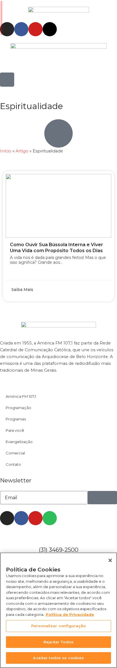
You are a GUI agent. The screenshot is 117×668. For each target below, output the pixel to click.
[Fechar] (110, 560)
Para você (15, 430)
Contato (13, 464)
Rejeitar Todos (58, 642)
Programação (18, 407)
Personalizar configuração (58, 626)
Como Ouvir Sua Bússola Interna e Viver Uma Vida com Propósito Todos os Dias (56, 247)
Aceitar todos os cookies (58, 658)
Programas (16, 419)
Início (5, 151)
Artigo (22, 151)
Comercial (15, 453)
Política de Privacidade (70, 614)
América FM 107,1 (21, 396)
